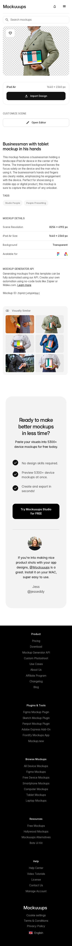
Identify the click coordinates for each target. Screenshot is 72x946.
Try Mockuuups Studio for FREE (36, 511)
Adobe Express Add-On (36, 729)
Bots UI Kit (36, 843)
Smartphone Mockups (36, 783)
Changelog (36, 681)
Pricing (36, 641)
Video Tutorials (36, 874)
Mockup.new (36, 741)
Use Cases (36, 664)
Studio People (12, 203)
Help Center (36, 868)
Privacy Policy (36, 926)
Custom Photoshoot (36, 658)
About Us (36, 669)
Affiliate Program (36, 675)
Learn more (24, 285)
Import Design (38, 95)
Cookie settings (36, 915)
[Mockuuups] (26, 6)
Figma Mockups (36, 771)
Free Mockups (36, 825)
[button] (54, 6)
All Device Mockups (36, 766)
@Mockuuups (40, 567)
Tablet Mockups (36, 795)
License (36, 879)
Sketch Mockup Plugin (36, 718)
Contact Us (36, 885)
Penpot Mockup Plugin (36, 723)
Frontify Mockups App (36, 735)
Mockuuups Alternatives (36, 837)
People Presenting (36, 203)
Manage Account (36, 891)
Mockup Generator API (36, 652)
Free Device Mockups (36, 777)
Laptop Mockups (36, 800)
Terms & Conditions (36, 920)
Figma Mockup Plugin (36, 712)
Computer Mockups (36, 789)
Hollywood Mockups (36, 831)
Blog (36, 687)
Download (36, 646)
